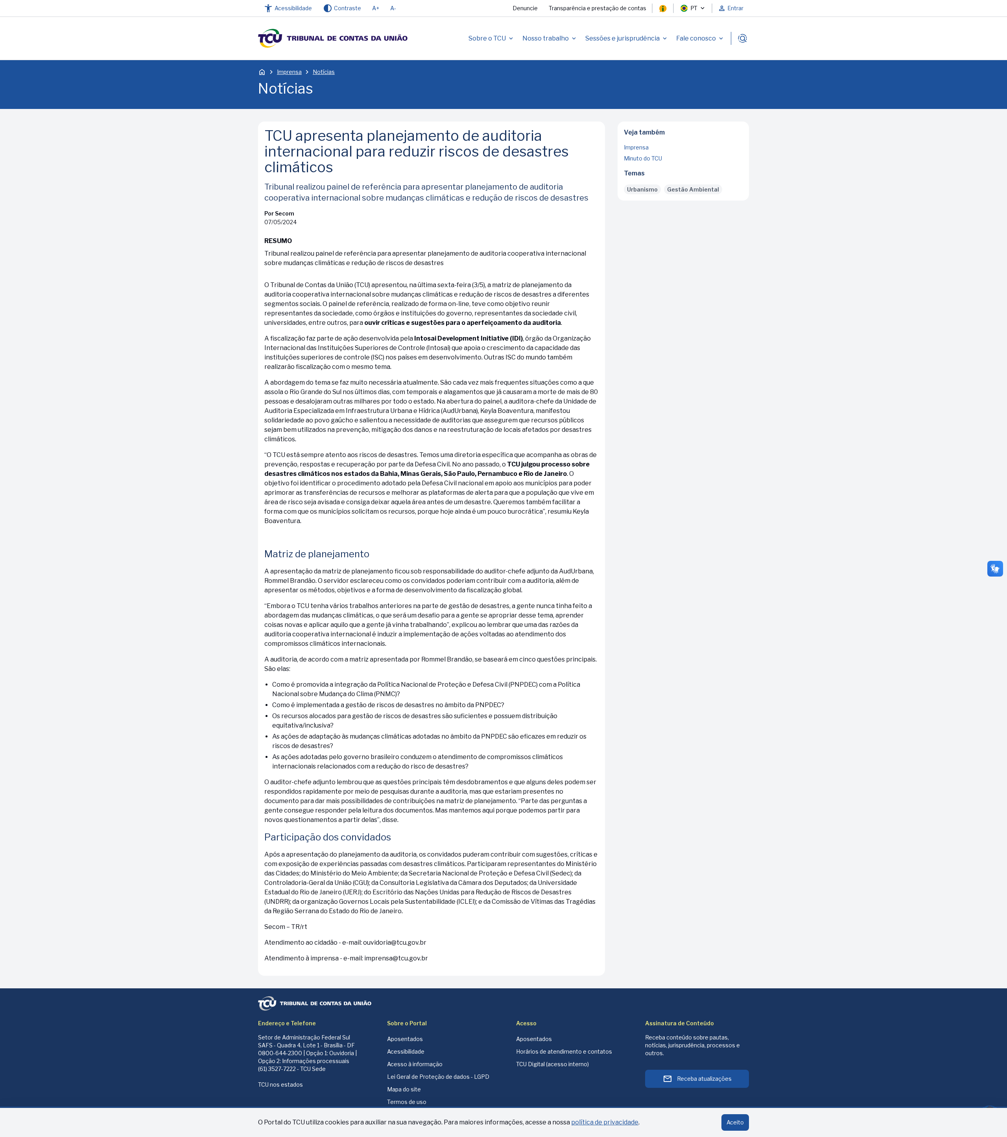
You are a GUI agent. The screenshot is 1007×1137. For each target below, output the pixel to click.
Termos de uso (406, 1101)
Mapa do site (404, 1089)
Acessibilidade (405, 1051)
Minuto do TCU (643, 158)
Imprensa (289, 71)
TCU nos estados (280, 1084)
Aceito (735, 1122)
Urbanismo (642, 189)
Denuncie (525, 8)
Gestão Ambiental (693, 189)
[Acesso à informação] (663, 8)
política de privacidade (604, 1122)
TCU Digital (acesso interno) (552, 1064)
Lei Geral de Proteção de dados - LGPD (438, 1076)
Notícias (324, 71)
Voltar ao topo (683, 198)
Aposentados (405, 1039)
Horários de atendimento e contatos (564, 1051)
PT (693, 8)
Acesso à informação (415, 1064)
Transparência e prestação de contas (597, 8)
